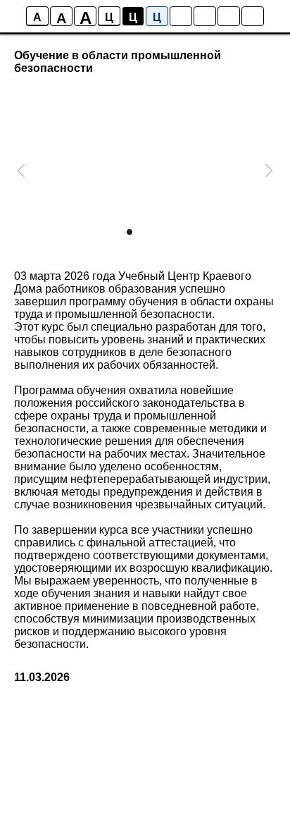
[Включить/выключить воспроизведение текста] (205, 16)
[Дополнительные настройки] (229, 16)
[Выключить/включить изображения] (181, 16)
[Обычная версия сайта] (252, 16)
